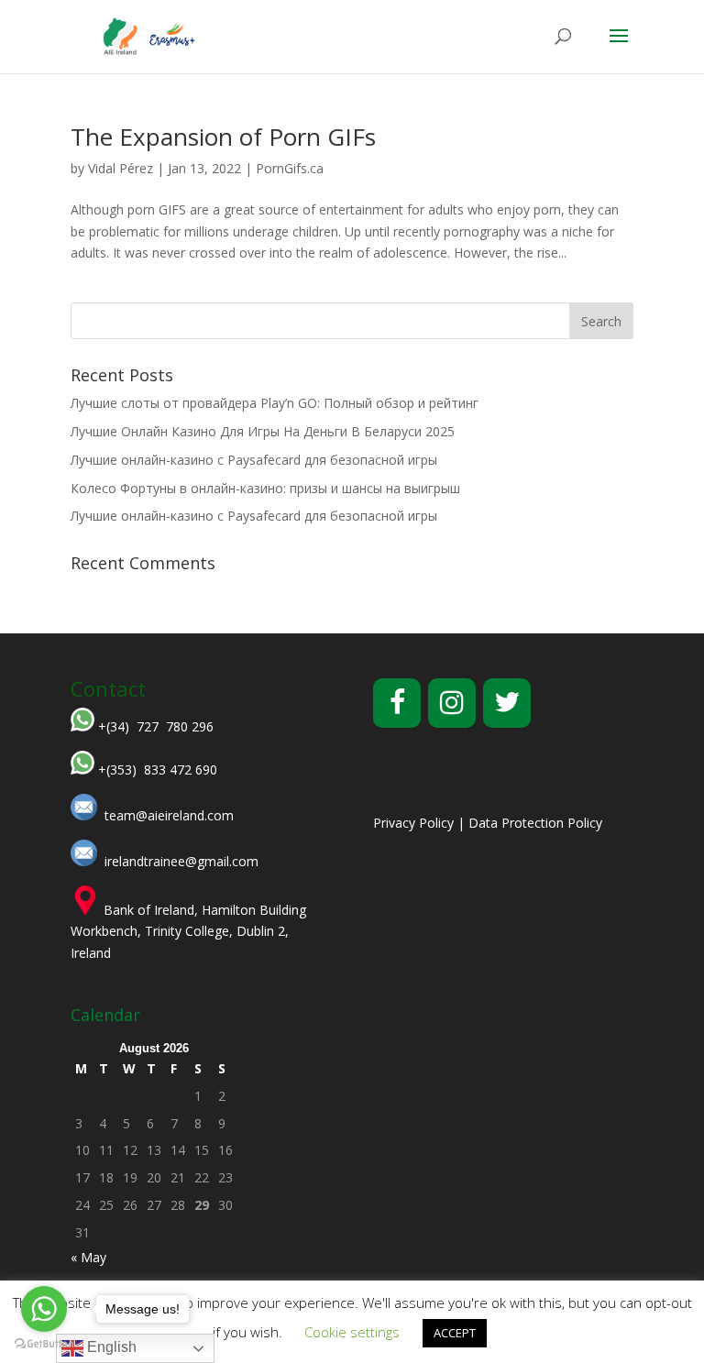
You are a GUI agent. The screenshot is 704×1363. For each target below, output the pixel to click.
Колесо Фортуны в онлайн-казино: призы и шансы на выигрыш (265, 488)
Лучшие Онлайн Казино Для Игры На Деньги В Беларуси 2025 (263, 431)
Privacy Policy (413, 822)
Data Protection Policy (535, 822)
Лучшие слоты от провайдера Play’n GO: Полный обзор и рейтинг (274, 403)
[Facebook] (397, 703)
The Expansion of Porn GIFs (223, 136)
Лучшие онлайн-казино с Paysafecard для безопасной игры (254, 459)
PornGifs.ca (290, 168)
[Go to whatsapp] (44, 1309)
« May (88, 1257)
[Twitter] (507, 703)
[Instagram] (452, 703)
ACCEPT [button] (455, 1333)
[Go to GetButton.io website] (44, 1344)
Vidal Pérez (120, 168)
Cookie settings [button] (352, 1332)
